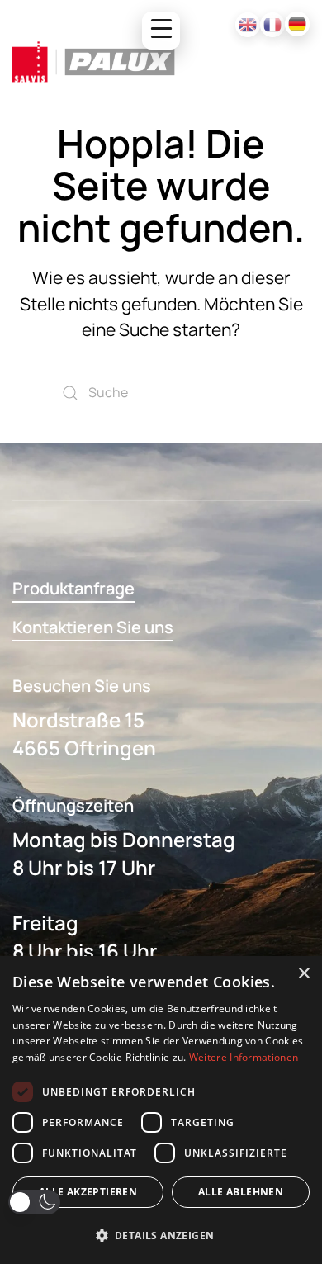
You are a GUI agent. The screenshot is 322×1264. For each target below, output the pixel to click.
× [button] (303, 974)
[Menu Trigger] (161, 31)
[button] (34, 1202)
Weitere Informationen (243, 1057)
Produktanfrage (73, 588)
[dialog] (161, 1110)
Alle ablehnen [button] (240, 1192)
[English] (247, 24)
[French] (272, 24)
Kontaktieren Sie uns (92, 627)
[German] (297, 24)
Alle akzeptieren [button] (88, 1192)
